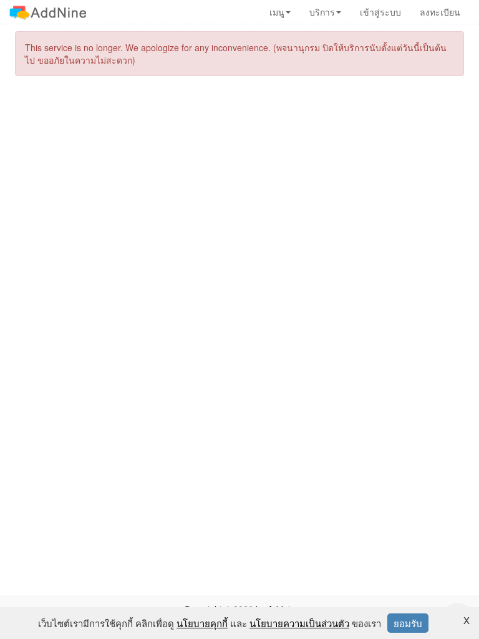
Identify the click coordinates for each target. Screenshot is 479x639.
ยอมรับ (408, 623)
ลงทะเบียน (440, 12)
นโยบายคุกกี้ (202, 623)
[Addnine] (47, 12)
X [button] (466, 620)
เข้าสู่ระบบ (380, 12)
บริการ (322, 12)
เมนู (276, 12)
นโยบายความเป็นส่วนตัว (299, 623)
